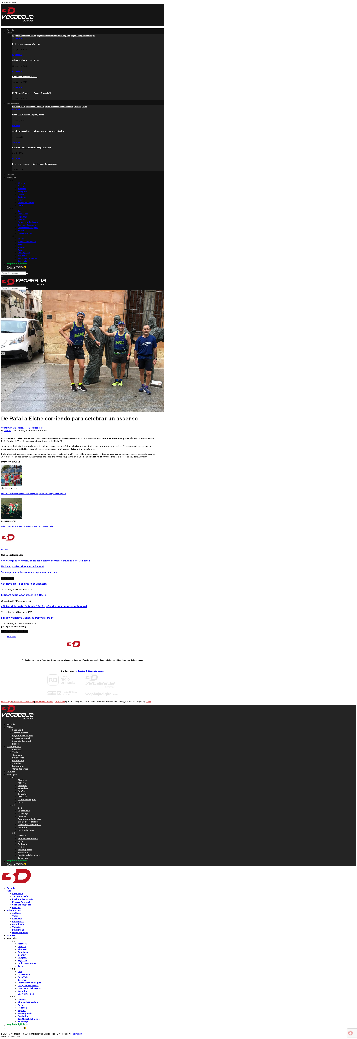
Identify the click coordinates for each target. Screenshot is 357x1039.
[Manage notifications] (350, 1033)
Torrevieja (22, 261)
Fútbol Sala (18, 760)
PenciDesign (76, 1033)
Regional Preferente (22, 735)
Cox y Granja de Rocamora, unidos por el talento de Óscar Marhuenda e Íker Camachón (45, 561)
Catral (20, 205)
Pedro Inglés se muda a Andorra (26, 44)
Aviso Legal (6, 701)
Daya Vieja (22, 216)
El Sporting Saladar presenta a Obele (23, 595)
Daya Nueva (23, 214)
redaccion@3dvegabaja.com (89, 671)
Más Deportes (13, 104)
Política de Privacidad (23, 701)
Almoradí (22, 189)
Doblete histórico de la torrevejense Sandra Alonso (34, 164)
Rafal (20, 244)
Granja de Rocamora (27, 225)
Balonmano (18, 766)
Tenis (15, 752)
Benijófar (22, 197)
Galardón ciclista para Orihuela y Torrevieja (31, 147)
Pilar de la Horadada (27, 241)
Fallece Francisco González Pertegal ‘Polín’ (27, 618)
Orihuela (22, 239)
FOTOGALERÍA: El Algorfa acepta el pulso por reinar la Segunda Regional (33, 494)
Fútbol (9, 33)
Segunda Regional (21, 741)
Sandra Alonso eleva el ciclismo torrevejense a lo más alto (38, 131)
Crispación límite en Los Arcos (25, 60)
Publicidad (60, 701)
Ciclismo (16, 109)
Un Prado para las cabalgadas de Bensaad (22, 566)
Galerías (10, 175)
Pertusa (7, 430)
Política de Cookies (44, 701)
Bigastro (21, 200)
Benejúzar (22, 191)
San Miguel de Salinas (27, 258)
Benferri (21, 194)
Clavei (148, 701)
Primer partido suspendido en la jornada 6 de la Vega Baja (27, 526)
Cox (19, 211)
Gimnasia (17, 754)
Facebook (11, 636)
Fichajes (16, 743)
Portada (10, 30)
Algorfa (21, 186)
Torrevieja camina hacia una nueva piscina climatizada (29, 572)
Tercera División (20, 732)
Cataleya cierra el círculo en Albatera (24, 584)
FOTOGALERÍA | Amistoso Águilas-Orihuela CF (31, 93)
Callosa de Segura (26, 202)
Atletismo (6, 427)
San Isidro (22, 255)
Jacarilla (22, 230)
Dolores (21, 219)
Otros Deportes (30, 427)
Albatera (21, 183)
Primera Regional (21, 738)
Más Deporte (17, 427)
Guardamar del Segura (28, 228)
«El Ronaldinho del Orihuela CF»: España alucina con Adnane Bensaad (44, 606)
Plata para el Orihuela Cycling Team (28, 115)
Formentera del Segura (28, 222)
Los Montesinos (25, 233)
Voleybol (16, 763)
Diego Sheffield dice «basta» (24, 76)
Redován (22, 247)
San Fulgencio (24, 253)
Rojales (21, 250)
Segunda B (17, 38)
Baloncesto (18, 757)
